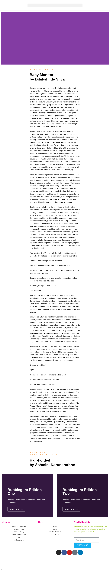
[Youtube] (69, 552)
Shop (40, 522)
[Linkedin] (80, 552)
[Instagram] (58, 552)
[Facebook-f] (64, 552)
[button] (55, 5)
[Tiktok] (75, 552)
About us (6, 522)
